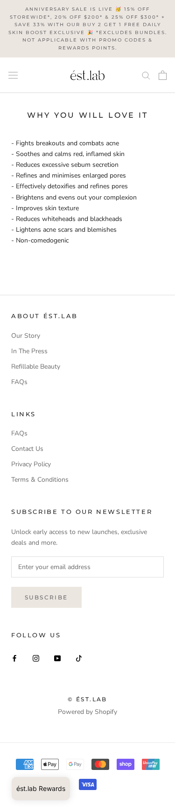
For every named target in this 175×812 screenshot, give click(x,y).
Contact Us (27, 448)
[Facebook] (14, 657)
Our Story (25, 335)
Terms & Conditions (40, 479)
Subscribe (46, 597)
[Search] (146, 75)
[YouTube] (57, 657)
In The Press (29, 351)
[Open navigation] (13, 75)
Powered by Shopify (87, 711)
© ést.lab (87, 699)
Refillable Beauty (35, 366)
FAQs (19, 382)
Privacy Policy (31, 464)
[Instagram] (36, 657)
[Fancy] (79, 657)
